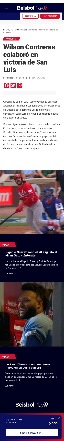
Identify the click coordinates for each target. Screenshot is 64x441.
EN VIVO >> (30, 16)
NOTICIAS (15, 30)
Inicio (6, 30)
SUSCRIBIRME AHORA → (32, 432)
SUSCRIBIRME (50, 16)
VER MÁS (9, 273)
